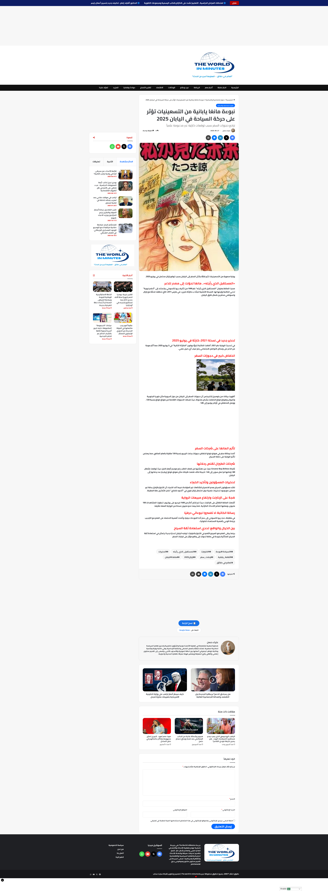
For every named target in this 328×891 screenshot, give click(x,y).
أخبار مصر (209, 87)
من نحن (120, 849)
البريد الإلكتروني (228, 809)
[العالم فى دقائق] (215, 65)
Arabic (283, 889)
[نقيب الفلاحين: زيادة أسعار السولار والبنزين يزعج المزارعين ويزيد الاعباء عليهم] (125, 213)
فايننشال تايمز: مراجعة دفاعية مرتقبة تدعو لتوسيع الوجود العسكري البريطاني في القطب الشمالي (104, 228)
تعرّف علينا (103, 87)
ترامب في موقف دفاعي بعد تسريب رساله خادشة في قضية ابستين (104, 200)
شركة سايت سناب (160, 873)
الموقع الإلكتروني (180, 809)
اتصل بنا (120, 853)
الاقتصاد (159, 87)
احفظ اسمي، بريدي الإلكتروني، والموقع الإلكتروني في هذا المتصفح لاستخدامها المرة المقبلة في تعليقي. (191, 820)
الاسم (232, 798)
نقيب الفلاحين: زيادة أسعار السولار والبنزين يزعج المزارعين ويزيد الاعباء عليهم (105, 213)
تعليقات (96, 161)
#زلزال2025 (189, 557)
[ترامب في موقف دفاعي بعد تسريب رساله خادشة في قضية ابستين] (125, 201)
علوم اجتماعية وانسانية (215, 99)
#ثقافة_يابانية (225, 557)
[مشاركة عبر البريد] (198, 574)
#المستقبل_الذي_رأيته (184, 552)
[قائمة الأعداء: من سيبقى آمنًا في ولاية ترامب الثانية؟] (125, 174)
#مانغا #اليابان (171, 557)
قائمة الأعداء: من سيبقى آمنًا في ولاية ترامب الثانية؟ (105, 172)
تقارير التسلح (145, 87)
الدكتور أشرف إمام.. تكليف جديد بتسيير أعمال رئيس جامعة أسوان (93, 3)
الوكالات (171, 87)
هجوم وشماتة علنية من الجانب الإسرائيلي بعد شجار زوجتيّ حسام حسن (189, 739)
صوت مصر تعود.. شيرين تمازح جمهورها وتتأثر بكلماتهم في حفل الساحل (158, 739)
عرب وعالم (184, 87)
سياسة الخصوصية (116, 845)
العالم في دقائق (224, 563)
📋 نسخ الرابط (189, 623)
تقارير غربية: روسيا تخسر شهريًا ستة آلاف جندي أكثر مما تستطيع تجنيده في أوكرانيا (123, 300)
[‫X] (226, 137)
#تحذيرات (162, 552)
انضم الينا (120, 857)
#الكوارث (205, 552)
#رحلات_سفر (206, 557)
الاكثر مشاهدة (126, 161)
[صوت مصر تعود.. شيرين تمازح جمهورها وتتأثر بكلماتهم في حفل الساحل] (157, 726)
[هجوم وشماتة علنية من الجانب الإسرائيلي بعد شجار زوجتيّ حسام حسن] (189, 726)
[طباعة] (208, 137)
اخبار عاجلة (222, 87)
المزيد (115, 87)
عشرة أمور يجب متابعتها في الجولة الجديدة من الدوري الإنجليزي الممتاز (124, 329)
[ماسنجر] (214, 137)
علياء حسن (226, 130)
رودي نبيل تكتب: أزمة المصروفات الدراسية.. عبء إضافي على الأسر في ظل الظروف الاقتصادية (105, 186)
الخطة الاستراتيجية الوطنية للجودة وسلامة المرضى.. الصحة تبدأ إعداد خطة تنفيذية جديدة (103, 300)
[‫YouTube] (118, 146)
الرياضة (197, 87)
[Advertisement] (164, 26)
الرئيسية (235, 87)
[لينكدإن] (220, 137)
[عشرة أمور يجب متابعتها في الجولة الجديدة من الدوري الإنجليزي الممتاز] (123, 318)
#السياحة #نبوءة (224, 552)
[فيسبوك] (232, 137)
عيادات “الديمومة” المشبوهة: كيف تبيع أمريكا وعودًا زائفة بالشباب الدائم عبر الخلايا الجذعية (103, 331)
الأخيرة (110, 161)
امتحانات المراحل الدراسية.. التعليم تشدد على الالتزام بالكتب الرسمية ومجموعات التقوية (169, 3)
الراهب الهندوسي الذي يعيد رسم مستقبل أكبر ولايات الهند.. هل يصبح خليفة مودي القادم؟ (221, 739)
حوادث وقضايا (129, 87)
